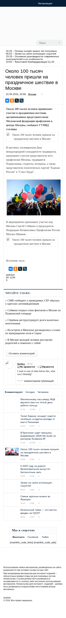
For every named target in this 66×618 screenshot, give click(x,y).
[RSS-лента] (19, 31)
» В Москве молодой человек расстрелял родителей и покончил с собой (28, 341)
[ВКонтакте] (7, 101)
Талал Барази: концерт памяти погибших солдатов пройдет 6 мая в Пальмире (38, 419)
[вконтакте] (36, 31)
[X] (17, 101)
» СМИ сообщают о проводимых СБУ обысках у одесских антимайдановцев (32, 302)
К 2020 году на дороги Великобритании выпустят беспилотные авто (35, 469)
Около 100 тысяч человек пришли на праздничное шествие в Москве (39, 452)
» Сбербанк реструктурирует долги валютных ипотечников (32, 321)
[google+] (43, 31)
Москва (32, 94)
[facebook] (27, 31)
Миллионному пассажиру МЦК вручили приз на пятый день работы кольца (37, 402)
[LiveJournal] (21, 101)
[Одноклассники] (12, 101)
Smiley (21, 364)
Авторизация (45, 3)
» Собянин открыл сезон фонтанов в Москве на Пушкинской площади (33, 311)
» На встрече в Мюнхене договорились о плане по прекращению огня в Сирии (32, 331)
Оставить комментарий (22, 353)
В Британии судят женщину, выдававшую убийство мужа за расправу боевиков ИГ (38, 435)
